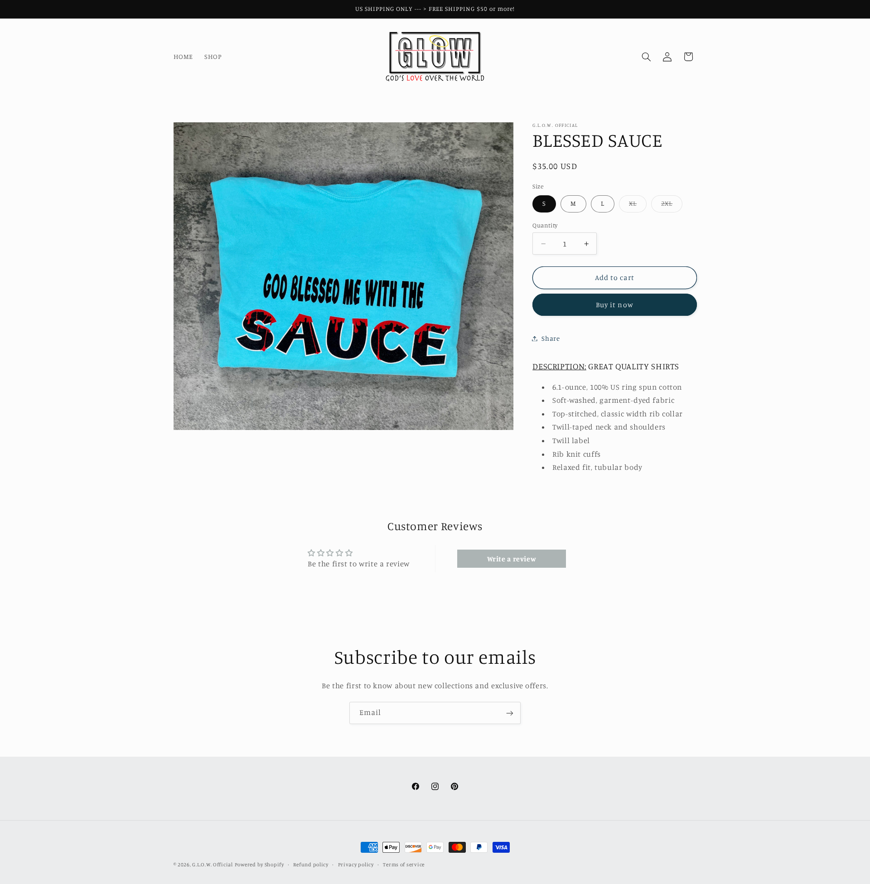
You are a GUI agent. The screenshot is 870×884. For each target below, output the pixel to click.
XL (638, 205)
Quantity (544, 225)
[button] (646, 56)
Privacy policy (356, 864)
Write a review (511, 558)
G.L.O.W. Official (212, 864)
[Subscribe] (509, 713)
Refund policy (311, 864)
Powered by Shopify (259, 864)
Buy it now (614, 304)
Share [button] (550, 338)
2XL (671, 205)
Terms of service (404, 864)
